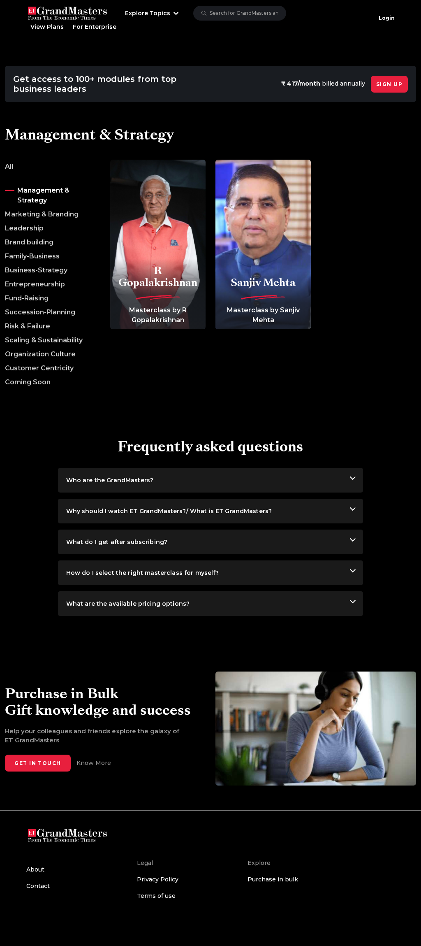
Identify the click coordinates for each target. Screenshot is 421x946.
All (9, 166)
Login (387, 18)
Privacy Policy (157, 879)
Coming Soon (28, 382)
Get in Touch (37, 763)
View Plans (47, 26)
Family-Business (32, 256)
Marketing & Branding (42, 214)
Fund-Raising (27, 298)
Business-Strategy (36, 270)
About (35, 869)
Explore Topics (147, 13)
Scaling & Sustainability (44, 340)
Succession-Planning (40, 312)
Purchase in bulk (273, 879)
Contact (38, 886)
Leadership (24, 228)
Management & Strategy (43, 195)
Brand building (29, 242)
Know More (93, 763)
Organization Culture (40, 354)
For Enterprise (94, 26)
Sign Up (389, 84)
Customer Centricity (39, 368)
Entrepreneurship (35, 284)
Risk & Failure (27, 326)
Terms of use (156, 896)
